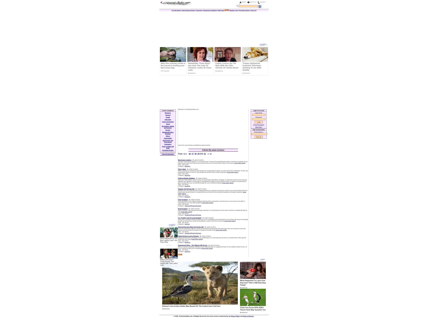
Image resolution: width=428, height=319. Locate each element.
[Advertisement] (214, 27)
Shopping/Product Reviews (193, 206)
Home (243, 2)
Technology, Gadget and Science (168, 127)
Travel (168, 124)
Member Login (234, 10)
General (187, 224)
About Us (253, 2)
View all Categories (168, 154)
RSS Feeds (221, 10)
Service (167, 130)
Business (187, 166)
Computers (167, 144)
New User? (258, 127)
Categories (199, 10)
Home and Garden (168, 122)
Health (168, 117)
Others (168, 136)
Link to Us (253, 10)
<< (184, 154)
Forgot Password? (258, 125)
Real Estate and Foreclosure (168, 141)
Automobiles (168, 138)
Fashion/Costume (167, 150)
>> (211, 154)
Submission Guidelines (210, 10)
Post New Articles (244, 10)
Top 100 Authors (176, 10)
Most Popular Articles (188, 10)
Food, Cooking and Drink (168, 147)
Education (168, 119)
